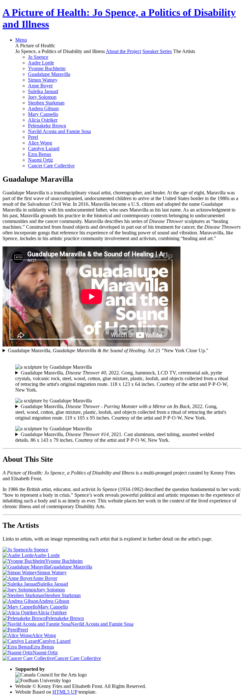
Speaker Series (157, 51)
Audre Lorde (41, 62)
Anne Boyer (40, 85)
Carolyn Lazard (43, 148)
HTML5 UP (64, 692)
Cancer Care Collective (51, 165)
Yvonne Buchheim (46, 68)
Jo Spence (38, 57)
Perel (33, 137)
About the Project (123, 51)
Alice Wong (40, 142)
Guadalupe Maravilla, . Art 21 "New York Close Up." (108, 350)
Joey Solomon (42, 97)
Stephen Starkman (46, 102)
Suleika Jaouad (43, 91)
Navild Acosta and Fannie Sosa (59, 131)
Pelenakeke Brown (47, 125)
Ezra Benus (39, 154)
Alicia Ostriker (43, 120)
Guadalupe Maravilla (49, 74)
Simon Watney (43, 80)
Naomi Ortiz (40, 160)
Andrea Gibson (43, 108)
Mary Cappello (43, 114)
